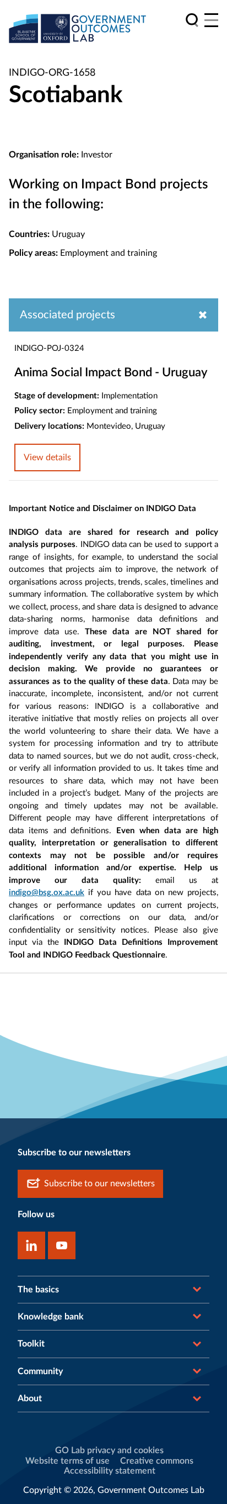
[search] (192, 20)
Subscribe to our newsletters (99, 1183)
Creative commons (156, 1460)
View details (47, 457)
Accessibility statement (109, 1470)
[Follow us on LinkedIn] (31, 1245)
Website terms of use (67, 1460)
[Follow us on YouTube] (61, 1245)
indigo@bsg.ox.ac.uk (46, 892)
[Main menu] (211, 20)
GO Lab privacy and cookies (109, 1450)
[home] (78, 28)
